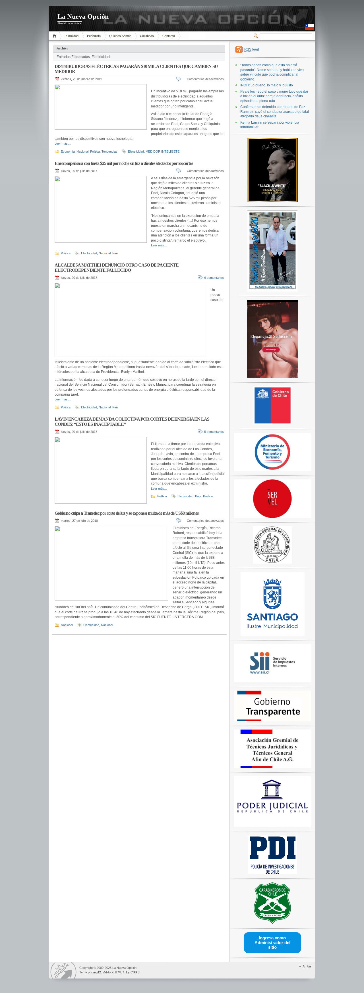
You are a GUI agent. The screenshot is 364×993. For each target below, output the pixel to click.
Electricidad (136, 151)
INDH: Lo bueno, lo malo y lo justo (266, 85)
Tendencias (109, 151)
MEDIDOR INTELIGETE (162, 151)
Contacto (168, 36)
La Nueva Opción (83, 16)
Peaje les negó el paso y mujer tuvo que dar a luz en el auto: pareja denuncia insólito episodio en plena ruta (274, 96)
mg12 (97, 972)
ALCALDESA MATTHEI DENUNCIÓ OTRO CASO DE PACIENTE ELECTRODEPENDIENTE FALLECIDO (117, 268)
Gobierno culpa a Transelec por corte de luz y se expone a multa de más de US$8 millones (126, 513)
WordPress (63, 970)
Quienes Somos (120, 36)
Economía (68, 151)
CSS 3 (135, 972)
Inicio (55, 36)
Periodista (94, 36)
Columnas (147, 36)
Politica (95, 151)
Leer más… (63, 143)
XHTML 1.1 (119, 972)
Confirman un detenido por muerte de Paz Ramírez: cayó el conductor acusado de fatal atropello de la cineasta (274, 111)
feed (251, 49)
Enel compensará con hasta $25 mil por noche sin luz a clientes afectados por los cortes (124, 163)
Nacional (82, 151)
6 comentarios (214, 277)
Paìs (115, 253)
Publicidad (71, 36)
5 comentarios (214, 431)
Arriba (307, 966)
